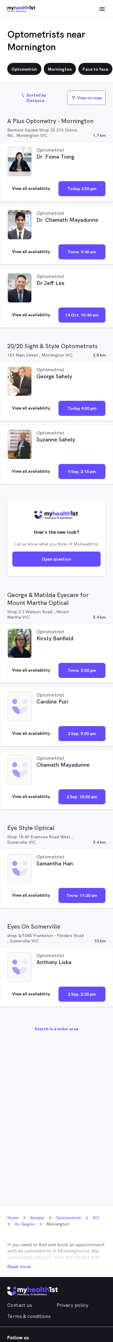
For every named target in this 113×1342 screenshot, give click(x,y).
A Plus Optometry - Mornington (50, 121)
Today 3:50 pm (81, 188)
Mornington (71, 1251)
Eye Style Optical (31, 828)
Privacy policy (73, 1305)
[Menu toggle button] (102, 9)
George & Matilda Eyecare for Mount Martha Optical (48, 599)
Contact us (19, 1305)
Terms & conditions (29, 1316)
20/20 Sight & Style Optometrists (52, 346)
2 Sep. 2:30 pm (82, 994)
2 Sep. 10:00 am (82, 796)
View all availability (31, 188)
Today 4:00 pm (81, 408)
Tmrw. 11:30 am (81, 895)
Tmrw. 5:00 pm (81, 670)
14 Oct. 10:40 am (82, 315)
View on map (86, 97)
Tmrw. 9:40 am (81, 252)
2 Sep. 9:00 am (82, 733)
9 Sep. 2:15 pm (82, 471)
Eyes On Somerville (33, 926)
